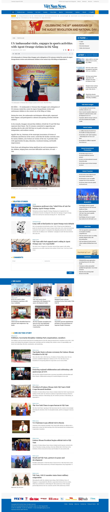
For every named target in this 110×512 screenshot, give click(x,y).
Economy (30, 12)
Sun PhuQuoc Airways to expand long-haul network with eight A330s (87, 218)
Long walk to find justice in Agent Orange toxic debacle (53, 223)
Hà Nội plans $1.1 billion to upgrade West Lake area (87, 141)
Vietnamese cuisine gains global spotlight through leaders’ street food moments (88, 267)
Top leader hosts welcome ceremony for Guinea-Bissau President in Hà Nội (53, 353)
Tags (13, 197)
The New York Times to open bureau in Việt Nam (51, 405)
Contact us (83, 504)
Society (45, 12)
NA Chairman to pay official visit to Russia (48, 423)
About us (77, 504)
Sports (61, 12)
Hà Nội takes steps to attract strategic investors (88, 164)
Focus (13, 16)
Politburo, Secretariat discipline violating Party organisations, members (38, 338)
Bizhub (79, 1)
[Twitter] (65, 50)
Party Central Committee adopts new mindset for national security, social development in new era (88, 113)
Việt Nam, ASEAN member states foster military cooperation (50, 476)
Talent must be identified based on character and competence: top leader (20, 323)
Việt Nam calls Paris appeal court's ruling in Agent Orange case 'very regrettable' (51, 242)
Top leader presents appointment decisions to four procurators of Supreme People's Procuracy (64, 323)
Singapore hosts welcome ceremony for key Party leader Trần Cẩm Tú (64, 301)
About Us (90, 1)
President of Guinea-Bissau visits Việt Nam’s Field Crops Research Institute (51, 388)
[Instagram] (71, 50)
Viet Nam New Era (38, 16)
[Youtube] (68, 50)
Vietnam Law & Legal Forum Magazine (67, 1)
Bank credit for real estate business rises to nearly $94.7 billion (92, 60)
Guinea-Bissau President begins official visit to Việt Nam (52, 441)
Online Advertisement (84, 48)
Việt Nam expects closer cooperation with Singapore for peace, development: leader (41, 301)
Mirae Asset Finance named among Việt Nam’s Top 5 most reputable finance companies (87, 213)
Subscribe (81, 43)
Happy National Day (46, 17)
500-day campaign (34, 17)
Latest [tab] (81, 55)
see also (17, 281)
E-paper (82, 38)
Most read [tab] (92, 55)
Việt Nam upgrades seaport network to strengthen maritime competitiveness (87, 231)
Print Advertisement (84, 46)
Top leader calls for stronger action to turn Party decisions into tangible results (88, 119)
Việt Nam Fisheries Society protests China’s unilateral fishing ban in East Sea (88, 243)
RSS (98, 504)
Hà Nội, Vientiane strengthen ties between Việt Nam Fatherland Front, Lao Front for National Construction (42, 324)
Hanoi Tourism (74, 16)
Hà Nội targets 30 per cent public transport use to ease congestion (87, 179)
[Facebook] (63, 50)
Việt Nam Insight (15, 17)
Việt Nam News (55, 6)
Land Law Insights (64, 16)
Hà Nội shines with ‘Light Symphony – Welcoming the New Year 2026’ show (88, 136)
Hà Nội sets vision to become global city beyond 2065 (87, 183)
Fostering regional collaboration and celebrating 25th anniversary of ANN (53, 370)
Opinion (77, 12)
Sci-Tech (38, 12)
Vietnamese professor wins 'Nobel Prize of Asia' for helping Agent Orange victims (51, 207)
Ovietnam (84, 1)
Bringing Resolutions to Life (25, 16)
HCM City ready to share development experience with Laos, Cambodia (19, 301)
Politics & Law (21, 12)
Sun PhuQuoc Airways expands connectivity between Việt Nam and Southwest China (87, 207)
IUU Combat (24, 17)
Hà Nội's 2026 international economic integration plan (88, 160)
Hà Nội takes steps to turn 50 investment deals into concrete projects (86, 155)
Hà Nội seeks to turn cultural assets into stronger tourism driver (87, 175)
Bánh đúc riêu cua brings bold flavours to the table (86, 272)
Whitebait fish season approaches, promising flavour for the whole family (87, 262)
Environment (69, 12)
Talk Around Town (37, 221)
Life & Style (53, 12)
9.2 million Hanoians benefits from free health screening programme (87, 131)
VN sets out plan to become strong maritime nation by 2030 (87, 108)
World (84, 12)
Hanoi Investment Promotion (51, 16)
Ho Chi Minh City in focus (86, 16)
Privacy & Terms (91, 504)
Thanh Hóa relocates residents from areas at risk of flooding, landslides (92, 96)
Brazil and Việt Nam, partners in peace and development (49, 459)
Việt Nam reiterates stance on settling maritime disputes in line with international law (88, 237)
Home (14, 38)
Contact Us (96, 1)
